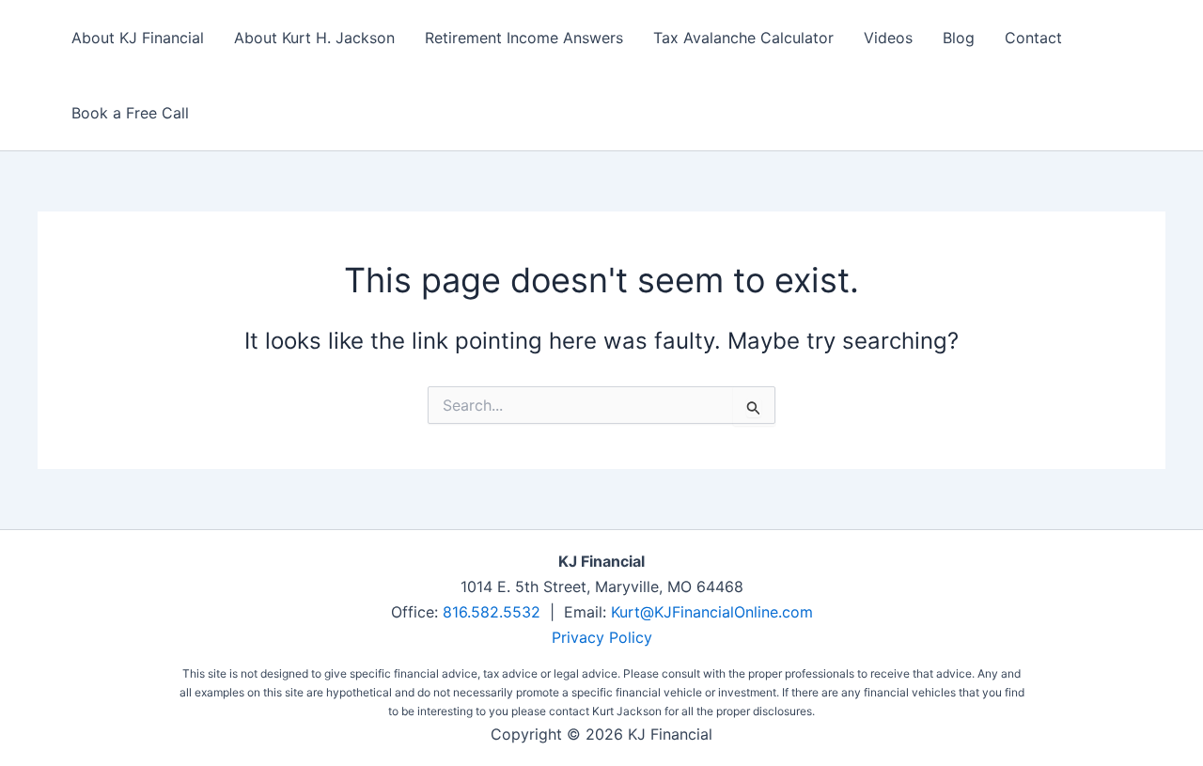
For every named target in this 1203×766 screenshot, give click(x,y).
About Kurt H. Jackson (314, 37)
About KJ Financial (137, 37)
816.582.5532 (491, 611)
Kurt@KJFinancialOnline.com (712, 611)
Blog (959, 37)
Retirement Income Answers (524, 37)
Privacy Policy (602, 637)
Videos (888, 37)
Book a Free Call (130, 112)
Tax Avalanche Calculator (743, 37)
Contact (1033, 37)
